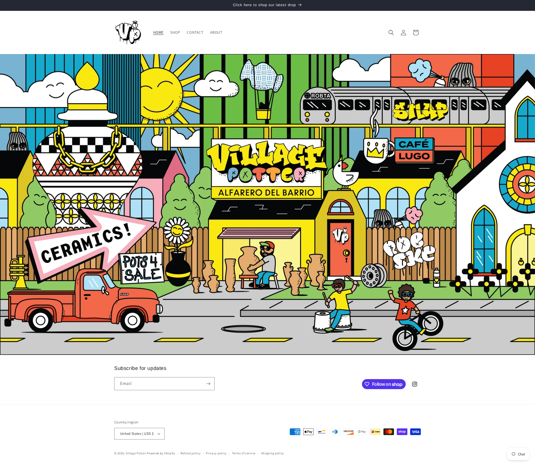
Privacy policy (216, 453)
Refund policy (190, 453)
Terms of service (244, 453)
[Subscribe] (208, 383)
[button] (391, 32)
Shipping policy (272, 453)
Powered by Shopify (161, 453)
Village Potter (136, 453)
